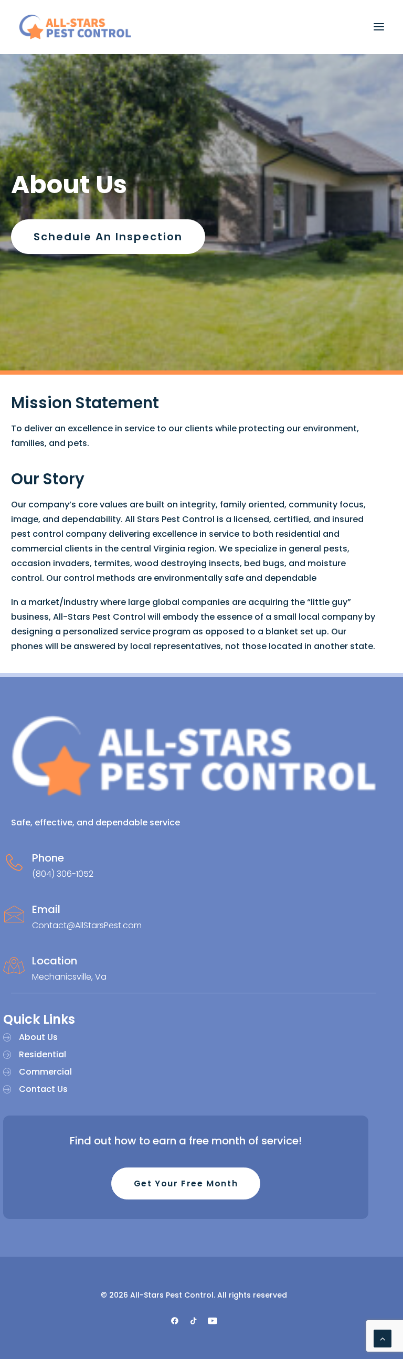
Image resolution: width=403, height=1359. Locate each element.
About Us (38, 1037)
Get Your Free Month (186, 1183)
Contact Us (43, 1089)
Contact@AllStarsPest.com (87, 925)
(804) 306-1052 (62, 874)
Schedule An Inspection (108, 236)
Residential (42, 1054)
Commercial (45, 1072)
